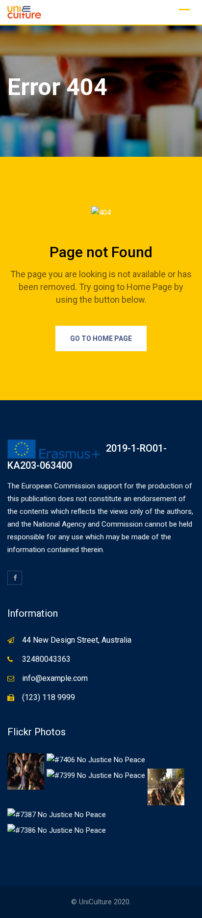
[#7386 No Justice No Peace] (56, 829)
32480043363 (46, 659)
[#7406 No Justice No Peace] (96, 759)
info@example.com (55, 678)
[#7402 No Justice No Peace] (166, 786)
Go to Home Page (101, 338)
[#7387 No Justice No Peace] (56, 814)
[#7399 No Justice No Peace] (96, 775)
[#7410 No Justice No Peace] (25, 770)
